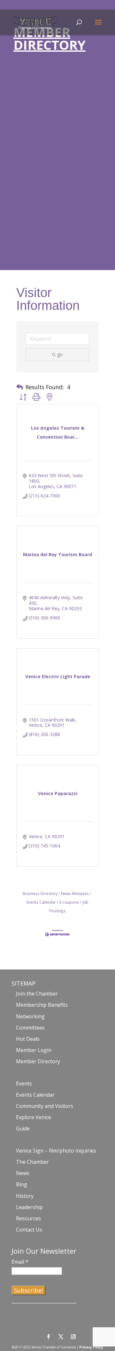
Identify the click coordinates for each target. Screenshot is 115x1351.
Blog (21, 1184)
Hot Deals (28, 1038)
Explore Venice (33, 1117)
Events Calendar (35, 1094)
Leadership (29, 1207)
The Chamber (32, 1161)
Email (20, 1261)
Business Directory (40, 893)
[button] (19, 387)
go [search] (60, 354)
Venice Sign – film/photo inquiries (56, 1150)
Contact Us (29, 1229)
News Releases (75, 893)
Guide (23, 1128)
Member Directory (38, 1061)
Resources (28, 1218)
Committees (30, 1027)
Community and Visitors (44, 1106)
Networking (30, 1016)
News (22, 1173)
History (25, 1195)
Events (24, 1083)
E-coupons (69, 902)
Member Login (33, 1050)
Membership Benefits (42, 1004)
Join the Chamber (37, 993)
